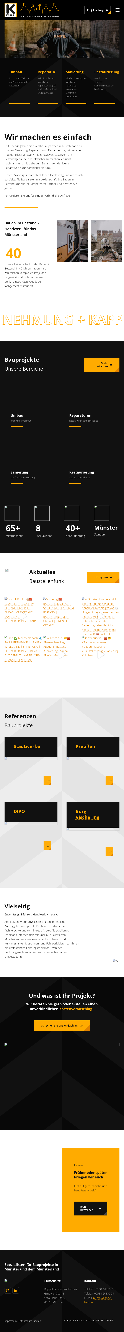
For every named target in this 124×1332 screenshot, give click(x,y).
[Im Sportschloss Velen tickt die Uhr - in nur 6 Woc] (100, 616)
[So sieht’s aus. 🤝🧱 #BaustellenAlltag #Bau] (62, 654)
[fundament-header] (31, 758)
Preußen (85, 746)
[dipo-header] (31, 823)
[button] (98, 10)
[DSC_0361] (93, 829)
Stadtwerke (27, 746)
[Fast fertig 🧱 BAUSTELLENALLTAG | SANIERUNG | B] (62, 616)
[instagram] (8, 1290)
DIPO (19, 811)
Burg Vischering (87, 814)
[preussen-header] (93, 758)
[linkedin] (15, 1290)
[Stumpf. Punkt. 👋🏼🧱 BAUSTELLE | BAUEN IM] (23, 616)
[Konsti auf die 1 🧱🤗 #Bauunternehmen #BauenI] (100, 654)
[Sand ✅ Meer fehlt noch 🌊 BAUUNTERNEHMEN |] (23, 654)
